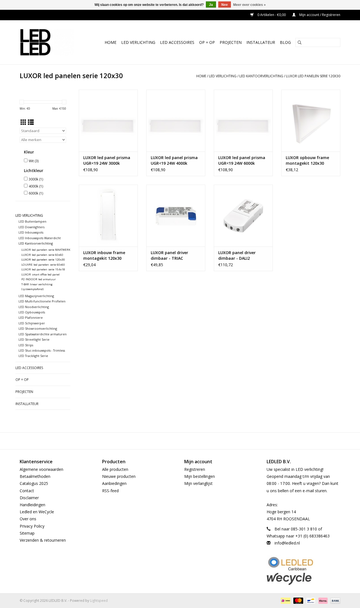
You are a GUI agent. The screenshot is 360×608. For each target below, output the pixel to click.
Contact (27, 490)
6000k (36, 193)
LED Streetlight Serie (34, 339)
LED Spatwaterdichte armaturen (43, 334)
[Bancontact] (310, 600)
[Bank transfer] (334, 600)
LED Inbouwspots (31, 232)
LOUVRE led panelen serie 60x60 (43, 264)
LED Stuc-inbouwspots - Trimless (42, 350)
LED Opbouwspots (32, 312)
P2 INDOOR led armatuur (38, 279)
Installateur (260, 42)
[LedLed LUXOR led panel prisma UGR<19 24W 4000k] (175, 121)
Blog (285, 42)
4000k (36, 186)
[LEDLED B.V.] (49, 42)
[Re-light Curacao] (304, 563)
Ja (211, 5)
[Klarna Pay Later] (322, 600)
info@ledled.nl (287, 543)
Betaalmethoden (35, 476)
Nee (224, 5)
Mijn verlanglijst (198, 483)
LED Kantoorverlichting (261, 76)
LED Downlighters (31, 227)
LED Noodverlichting (34, 307)
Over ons (28, 518)
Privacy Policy (32, 526)
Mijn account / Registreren (319, 14)
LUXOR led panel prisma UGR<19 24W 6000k (241, 160)
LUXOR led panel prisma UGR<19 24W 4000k (174, 160)
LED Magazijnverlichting (36, 296)
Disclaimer (29, 497)
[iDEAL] (285, 600)
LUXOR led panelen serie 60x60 (42, 255)
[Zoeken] (299, 42)
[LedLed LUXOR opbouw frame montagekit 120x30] (310, 121)
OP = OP (207, 42)
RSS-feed (110, 490)
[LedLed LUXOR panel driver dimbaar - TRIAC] (175, 216)
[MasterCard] (297, 600)
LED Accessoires (177, 42)
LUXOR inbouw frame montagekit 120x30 (104, 255)
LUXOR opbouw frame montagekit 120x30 (307, 160)
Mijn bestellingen (199, 476)
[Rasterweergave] (23, 122)
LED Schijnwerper (32, 323)
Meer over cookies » (249, 5)
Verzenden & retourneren (43, 540)
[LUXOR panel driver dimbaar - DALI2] (243, 216)
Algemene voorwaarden (41, 469)
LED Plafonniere (31, 317)
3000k (36, 179)
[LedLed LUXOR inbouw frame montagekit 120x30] (108, 216)
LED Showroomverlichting (38, 328)
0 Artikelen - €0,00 (271, 14)
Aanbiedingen (114, 483)
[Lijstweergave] (31, 122)
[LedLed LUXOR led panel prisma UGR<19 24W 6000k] (243, 121)
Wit (34, 161)
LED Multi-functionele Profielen (42, 301)
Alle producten (115, 469)
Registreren (194, 469)
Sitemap (27, 533)
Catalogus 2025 (34, 483)
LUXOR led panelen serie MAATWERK (45, 250)
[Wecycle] (304, 578)
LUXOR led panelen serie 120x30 (313, 76)
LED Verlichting (138, 42)
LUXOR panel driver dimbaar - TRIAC (169, 255)
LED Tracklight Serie (33, 356)
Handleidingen (32, 504)
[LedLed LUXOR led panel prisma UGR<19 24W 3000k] (108, 121)
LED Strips (26, 345)
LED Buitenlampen (32, 221)
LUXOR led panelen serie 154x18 (43, 269)
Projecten (231, 42)
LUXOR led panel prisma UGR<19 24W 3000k (106, 160)
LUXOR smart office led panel (40, 274)
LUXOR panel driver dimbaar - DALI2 (237, 255)
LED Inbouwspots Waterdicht (40, 238)
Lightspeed (99, 600)
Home (110, 42)
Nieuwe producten (119, 476)
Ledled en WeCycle (37, 511)
